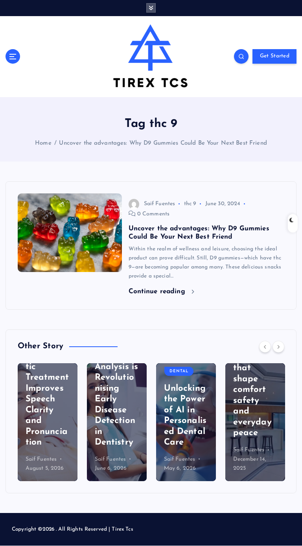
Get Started (274, 56)
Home (43, 143)
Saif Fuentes (159, 204)
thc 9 (190, 204)
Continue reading (158, 291)
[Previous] (265, 347)
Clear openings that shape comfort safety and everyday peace (252, 390)
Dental (178, 371)
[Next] (278, 347)
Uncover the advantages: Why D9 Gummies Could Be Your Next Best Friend (163, 143)
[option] (47, 422)
